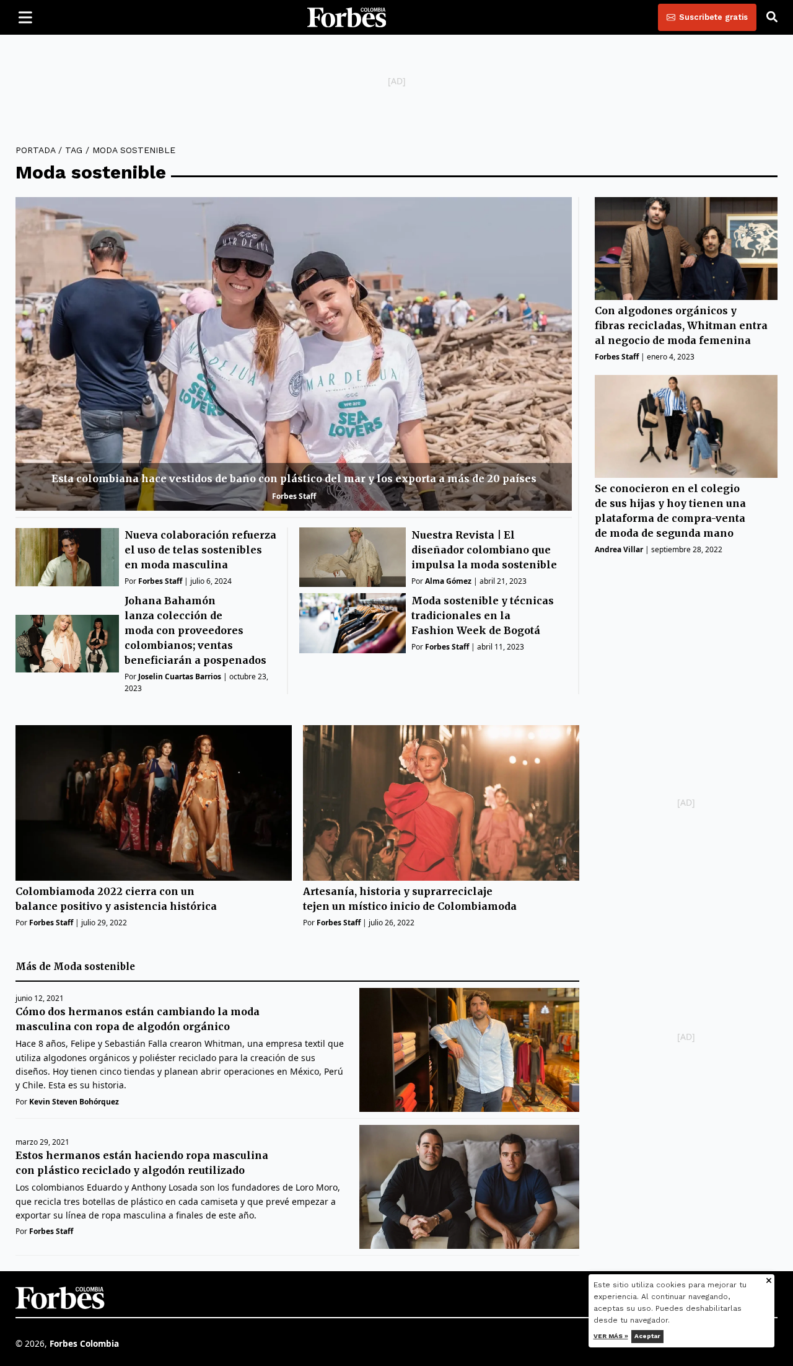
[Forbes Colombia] (347, 17)
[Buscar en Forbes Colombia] (772, 17)
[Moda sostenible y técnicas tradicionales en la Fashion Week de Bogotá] (352, 623)
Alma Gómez (448, 581)
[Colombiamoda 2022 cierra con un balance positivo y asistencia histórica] (153, 803)
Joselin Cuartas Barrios (179, 676)
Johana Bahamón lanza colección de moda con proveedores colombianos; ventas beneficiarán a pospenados (195, 630)
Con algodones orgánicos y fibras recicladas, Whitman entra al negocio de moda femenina (681, 325)
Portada (35, 150)
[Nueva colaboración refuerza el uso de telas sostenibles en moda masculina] (67, 557)
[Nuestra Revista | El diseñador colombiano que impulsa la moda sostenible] (352, 557)
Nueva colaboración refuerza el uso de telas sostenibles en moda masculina (200, 550)
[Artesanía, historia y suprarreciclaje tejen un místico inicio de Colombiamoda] (441, 803)
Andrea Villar (619, 550)
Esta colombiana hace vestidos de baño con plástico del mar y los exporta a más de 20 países (294, 478)
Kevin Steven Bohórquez (74, 1101)
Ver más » (611, 1336)
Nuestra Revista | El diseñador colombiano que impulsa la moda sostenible (484, 550)
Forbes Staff (294, 496)
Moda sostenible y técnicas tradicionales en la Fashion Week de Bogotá (482, 615)
